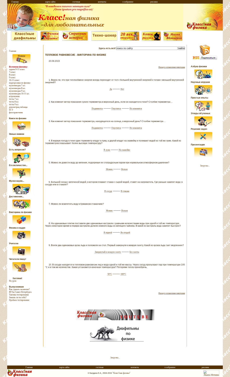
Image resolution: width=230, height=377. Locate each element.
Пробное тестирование (19, 300)
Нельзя (124, 169)
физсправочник (16, 112)
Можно (109, 169)
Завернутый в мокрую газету (108, 252)
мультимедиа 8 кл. (17, 88)
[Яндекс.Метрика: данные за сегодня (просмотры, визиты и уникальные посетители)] (211, 373)
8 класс (12, 74)
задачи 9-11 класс (17, 69)
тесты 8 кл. (14, 101)
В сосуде (108, 191)
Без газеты (134, 252)
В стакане (125, 191)
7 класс (12, 72)
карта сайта (50, 2)
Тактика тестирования (19, 294)
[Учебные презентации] (203, 158)
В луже (107, 150)
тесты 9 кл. (14, 104)
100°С (123, 274)
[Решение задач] (203, 142)
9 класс (12, 77)
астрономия (14, 96)
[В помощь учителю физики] (21, 257)
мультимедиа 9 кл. (17, 91)
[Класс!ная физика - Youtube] (115, 319)
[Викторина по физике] (21, 226)
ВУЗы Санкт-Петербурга (20, 292)
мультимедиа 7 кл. (17, 85)
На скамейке (124, 150)
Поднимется (97, 108)
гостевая (76, 2)
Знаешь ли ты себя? (17, 297)
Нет (122, 89)
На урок (12, 281)
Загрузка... (205, 165)
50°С (109, 274)
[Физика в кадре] (21, 241)
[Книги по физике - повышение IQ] (21, 132)
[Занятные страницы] (24, 40)
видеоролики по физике (19, 83)
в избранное (128, 2)
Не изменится (136, 108)
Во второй (125, 232)
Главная (15, 2)
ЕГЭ (11, 110)
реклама (154, 2)
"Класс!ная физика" (121, 373)
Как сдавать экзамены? (19, 289)
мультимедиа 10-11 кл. (19, 93)
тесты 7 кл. (14, 99)
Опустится (116, 108)
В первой (108, 232)
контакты (102, 2)
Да (111, 89)
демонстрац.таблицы (18, 107)
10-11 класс (14, 80)
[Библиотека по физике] (49, 40)
